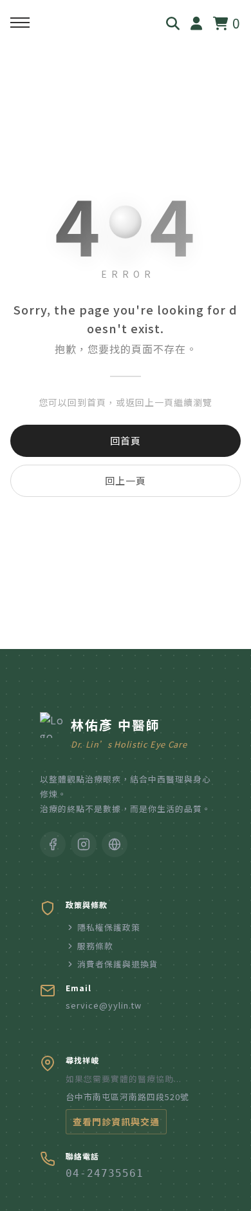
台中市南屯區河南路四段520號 (127, 1096)
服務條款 (95, 946)
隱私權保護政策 (108, 927)
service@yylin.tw (104, 1005)
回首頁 (125, 440)
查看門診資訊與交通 (116, 1121)
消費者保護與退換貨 (117, 964)
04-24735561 (105, 1173)
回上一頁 (125, 480)
